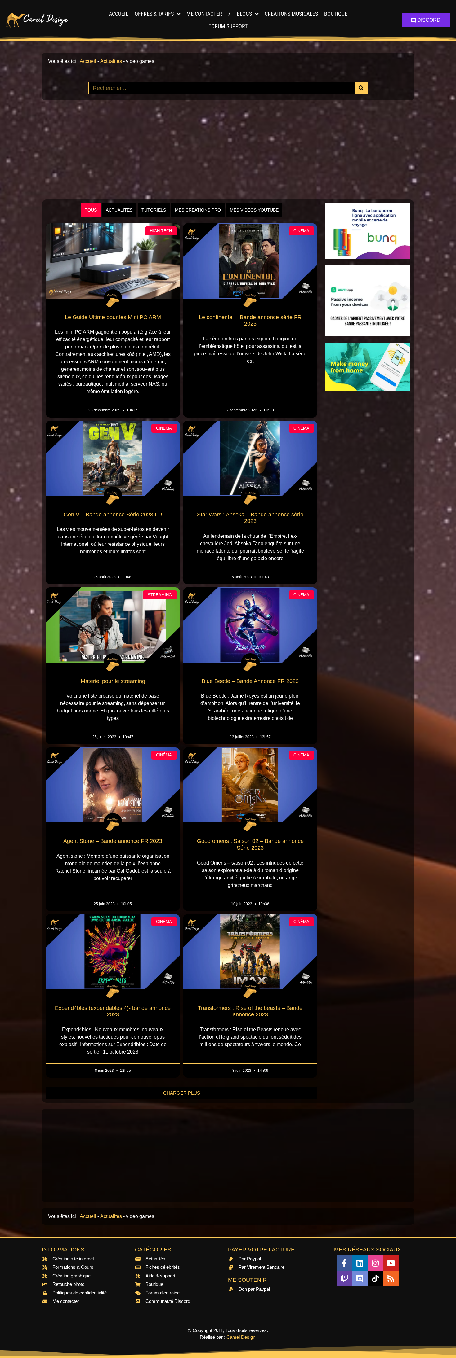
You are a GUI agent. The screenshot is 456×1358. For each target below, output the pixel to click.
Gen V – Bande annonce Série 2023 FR (113, 514)
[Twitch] (344, 1278)
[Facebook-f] (344, 1263)
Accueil (118, 14)
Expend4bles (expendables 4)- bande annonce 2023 (113, 1011)
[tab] (91, 210)
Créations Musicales (291, 14)
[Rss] (391, 1278)
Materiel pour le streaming (113, 681)
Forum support (228, 26)
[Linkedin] (360, 1263)
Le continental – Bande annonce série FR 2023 (250, 320)
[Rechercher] (361, 88)
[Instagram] (375, 1263)
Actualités (111, 61)
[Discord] (360, 1278)
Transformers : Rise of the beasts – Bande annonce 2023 (250, 1011)
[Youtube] (391, 1263)
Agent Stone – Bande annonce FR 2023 (112, 841)
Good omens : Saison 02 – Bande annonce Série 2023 (250, 844)
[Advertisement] (228, 150)
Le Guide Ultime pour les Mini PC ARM (113, 317)
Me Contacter (204, 14)
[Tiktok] (375, 1278)
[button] (181, 1093)
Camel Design (240, 1337)
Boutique (335, 14)
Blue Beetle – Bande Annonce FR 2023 (250, 681)
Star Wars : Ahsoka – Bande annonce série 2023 (250, 517)
